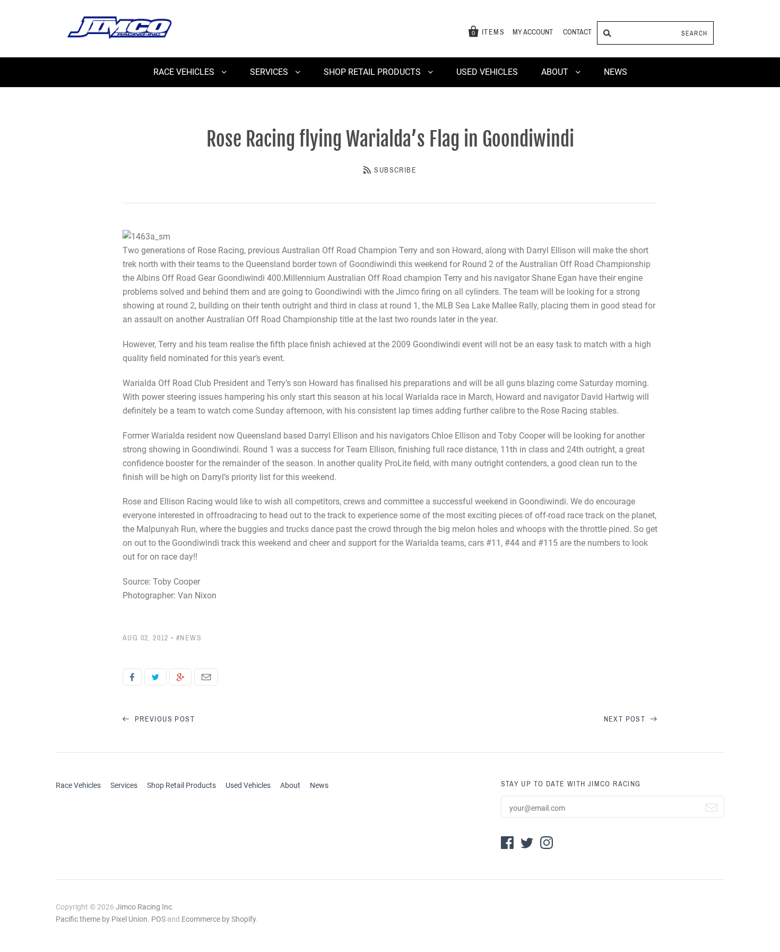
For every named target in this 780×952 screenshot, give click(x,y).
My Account (533, 32)
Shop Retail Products (373, 72)
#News (189, 638)
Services (270, 72)
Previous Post (163, 719)
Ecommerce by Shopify (218, 919)
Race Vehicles (184, 72)
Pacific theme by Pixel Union (102, 919)
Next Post (626, 719)
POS (158, 919)
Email (206, 676)
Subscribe (395, 170)
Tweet (155, 676)
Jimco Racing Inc (144, 907)
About (555, 72)
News (615, 72)
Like (132, 676)
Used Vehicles (487, 72)
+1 (180, 676)
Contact (577, 32)
